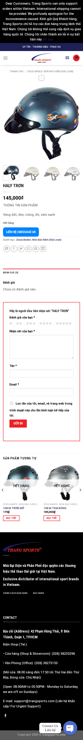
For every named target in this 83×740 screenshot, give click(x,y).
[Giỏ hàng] (76, 58)
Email (14, 384)
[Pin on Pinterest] (35, 248)
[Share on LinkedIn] (43, 248)
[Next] (73, 123)
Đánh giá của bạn (22, 317)
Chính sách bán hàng (15, 593)
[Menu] (5, 58)
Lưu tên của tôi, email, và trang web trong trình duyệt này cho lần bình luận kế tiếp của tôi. (40, 409)
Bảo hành (38, 593)
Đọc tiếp (11, 518)
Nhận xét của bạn (22, 331)
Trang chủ (16, 71)
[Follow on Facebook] (5, 716)
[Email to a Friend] (28, 248)
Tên (13, 366)
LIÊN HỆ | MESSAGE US (21, 232)
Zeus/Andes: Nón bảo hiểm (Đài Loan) (50, 71)
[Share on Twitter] (21, 248)
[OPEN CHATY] (70, 728)
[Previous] (9, 123)
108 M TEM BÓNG (55, 508)
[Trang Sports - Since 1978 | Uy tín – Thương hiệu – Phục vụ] (41, 58)
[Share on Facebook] (14, 248)
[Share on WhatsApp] (6, 248)
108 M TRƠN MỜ (13, 508)
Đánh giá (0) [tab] (10, 272)
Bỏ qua (48, 39)
